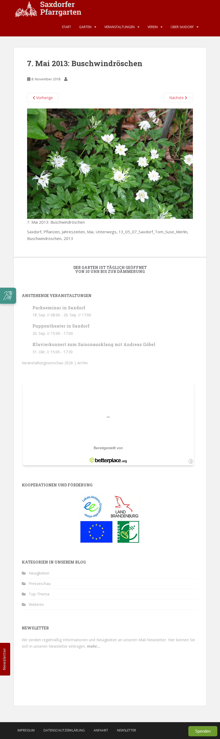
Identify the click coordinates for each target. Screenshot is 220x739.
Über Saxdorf (182, 27)
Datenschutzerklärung (64, 730)
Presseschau (40, 583)
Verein (153, 27)
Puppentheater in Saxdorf (61, 326)
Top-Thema (39, 594)
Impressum (26, 730)
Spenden (203, 731)
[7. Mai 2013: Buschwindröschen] (110, 163)
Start (66, 27)
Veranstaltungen (119, 27)
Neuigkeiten (39, 573)
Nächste (177, 97)
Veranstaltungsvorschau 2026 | (49, 362)
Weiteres (36, 604)
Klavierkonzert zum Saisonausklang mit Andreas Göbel (93, 344)
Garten (85, 27)
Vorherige (44, 97)
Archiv (82, 362)
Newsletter (4, 659)
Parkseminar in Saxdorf (58, 307)
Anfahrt (101, 730)
